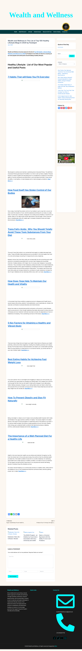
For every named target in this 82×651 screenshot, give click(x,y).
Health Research (22, 31)
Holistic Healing (56, 31)
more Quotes (60, 47)
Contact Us (64, 31)
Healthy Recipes (37, 31)
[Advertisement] (30, 106)
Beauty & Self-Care (47, 31)
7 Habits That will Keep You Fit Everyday (28, 77)
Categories (60, 62)
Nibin (56, 646)
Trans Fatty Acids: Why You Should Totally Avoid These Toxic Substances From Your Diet (30, 232)
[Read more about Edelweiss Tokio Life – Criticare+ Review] (15, 533)
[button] (65, 31)
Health (15, 31)
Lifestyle (30, 31)
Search (59, 53)
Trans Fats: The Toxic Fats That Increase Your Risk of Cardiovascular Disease (66, 92)
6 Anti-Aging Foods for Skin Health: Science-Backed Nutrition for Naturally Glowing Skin (66, 97)
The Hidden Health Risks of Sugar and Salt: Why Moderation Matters (66, 86)
